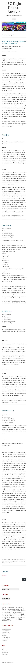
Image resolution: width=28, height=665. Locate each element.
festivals (5, 610)
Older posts (5, 571)
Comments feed (5, 652)
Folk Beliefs (14, 398)
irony (21, 123)
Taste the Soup (6, 225)
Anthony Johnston (8, 562)
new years (24, 615)
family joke (15, 123)
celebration (12, 607)
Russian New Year (5, 632)
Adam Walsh (4, 640)
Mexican (17, 615)
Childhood (16, 607)
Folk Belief (10, 610)
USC (7, 620)
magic (14, 615)
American (4, 607)
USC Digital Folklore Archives (14, 8)
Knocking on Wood (5, 638)
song (24, 617)
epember (18, 216)
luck (11, 615)
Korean (3, 615)
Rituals (17, 617)
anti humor (7, 123)
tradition (6, 124)
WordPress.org (4, 654)
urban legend (4, 620)
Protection (4, 617)
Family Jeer (5, 135)
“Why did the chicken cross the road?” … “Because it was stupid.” (14, 42)
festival (3, 610)
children (21, 607)
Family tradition (5, 216)
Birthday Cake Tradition (6, 629)
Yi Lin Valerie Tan (13, 402)
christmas (10, 609)
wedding (10, 620)
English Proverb (8, 561)
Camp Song (4, 635)
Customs (13, 121)
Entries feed (4, 650)
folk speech (16, 610)
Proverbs (22, 559)
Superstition (10, 619)
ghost (4, 612)
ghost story (14, 612)
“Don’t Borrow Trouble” (6, 637)
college (15, 609)
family (22, 609)
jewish (19, 614)
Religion (13, 617)
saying (21, 617)
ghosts (8, 612)
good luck (19, 612)
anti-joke (20, 301)
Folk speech (18, 121)
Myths (21, 398)
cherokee (6, 400)
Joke (24, 123)
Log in (3, 649)
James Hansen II (22, 302)
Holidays (12, 614)
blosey (10, 126)
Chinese (4, 609)
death (18, 609)
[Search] (24, 579)
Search (4, 575)
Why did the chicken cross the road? (15, 124)
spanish (3, 619)
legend (7, 615)
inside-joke (18, 561)
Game (23, 610)
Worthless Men (7, 311)
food (20, 610)
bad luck (8, 607)
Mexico (20, 615)
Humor (22, 121)
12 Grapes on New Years (6, 633)
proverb (9, 617)
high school (4, 614)
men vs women (19, 400)
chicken (10, 123)
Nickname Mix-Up (8, 411)
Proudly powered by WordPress (7, 662)
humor (19, 123)
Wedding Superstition (6, 630)
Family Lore (6, 302)
